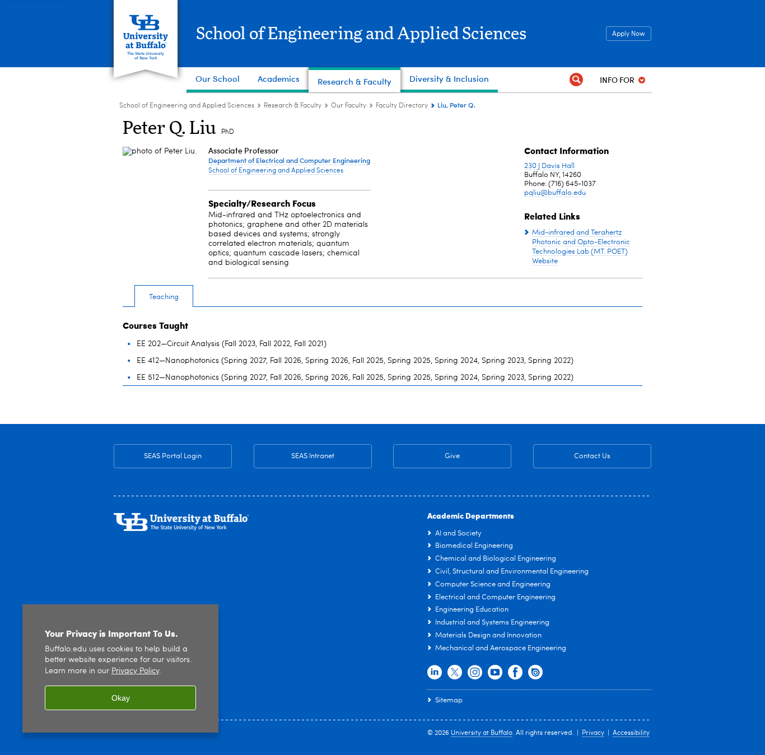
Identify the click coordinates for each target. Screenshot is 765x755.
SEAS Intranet (294, 456)
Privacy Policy (135, 671)
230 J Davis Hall (549, 166)
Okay (120, 697)
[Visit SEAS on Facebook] (515, 672)
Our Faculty (348, 105)
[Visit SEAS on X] (454, 672)
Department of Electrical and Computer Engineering (289, 160)
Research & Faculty (292, 105)
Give (452, 456)
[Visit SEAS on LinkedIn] (434, 672)
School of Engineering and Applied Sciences (361, 34)
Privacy (593, 733)
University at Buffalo (481, 733)
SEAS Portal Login (173, 456)
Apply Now (628, 34)
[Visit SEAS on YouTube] (495, 672)
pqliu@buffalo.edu (555, 193)
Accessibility (631, 733)
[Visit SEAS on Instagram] (475, 672)
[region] (120, 668)
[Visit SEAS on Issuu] (535, 672)
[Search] (576, 79)
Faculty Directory (402, 105)
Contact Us (571, 456)
